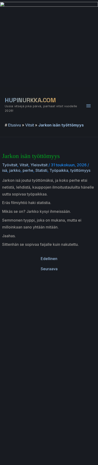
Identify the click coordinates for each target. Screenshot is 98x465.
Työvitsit (9, 165)
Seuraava (49, 269)
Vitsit (29, 125)
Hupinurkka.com (30, 100)
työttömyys (80, 170)
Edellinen (49, 258)
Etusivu (14, 125)
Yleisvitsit (39, 165)
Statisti (41, 170)
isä (4, 170)
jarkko (14, 170)
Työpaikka (58, 170)
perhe (28, 170)
